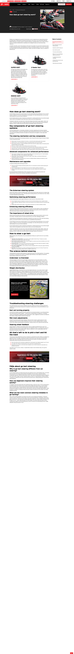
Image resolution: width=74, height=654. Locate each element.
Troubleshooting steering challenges (57, 58)
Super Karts (14, 342)
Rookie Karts (14, 344)
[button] (19, 4)
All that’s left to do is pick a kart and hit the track (58, 61)
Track (29, 4)
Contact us (68, 1)
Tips (11, 11)
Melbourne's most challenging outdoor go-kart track (57, 55)
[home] (5, 4)
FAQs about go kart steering (57, 63)
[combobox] (71, 653)
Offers (37, 4)
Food (63, 1)
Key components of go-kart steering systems (57, 45)
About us (58, 1)
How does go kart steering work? (57, 42)
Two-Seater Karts (14, 343)
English (71, 653)
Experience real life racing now (58, 47)
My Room (53, 1)
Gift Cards (42, 4)
